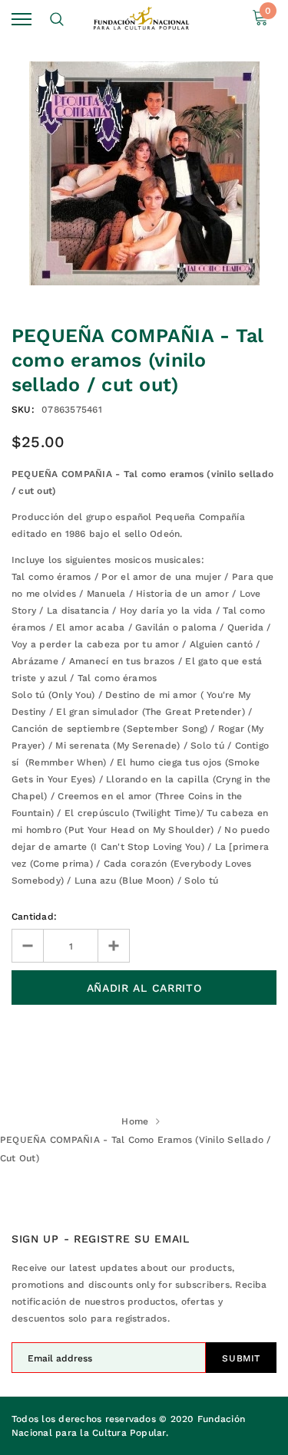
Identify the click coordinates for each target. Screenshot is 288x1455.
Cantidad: (34, 916)
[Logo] (142, 18)
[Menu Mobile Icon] (21, 19)
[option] (144, 173)
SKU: (23, 409)
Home (134, 1121)
